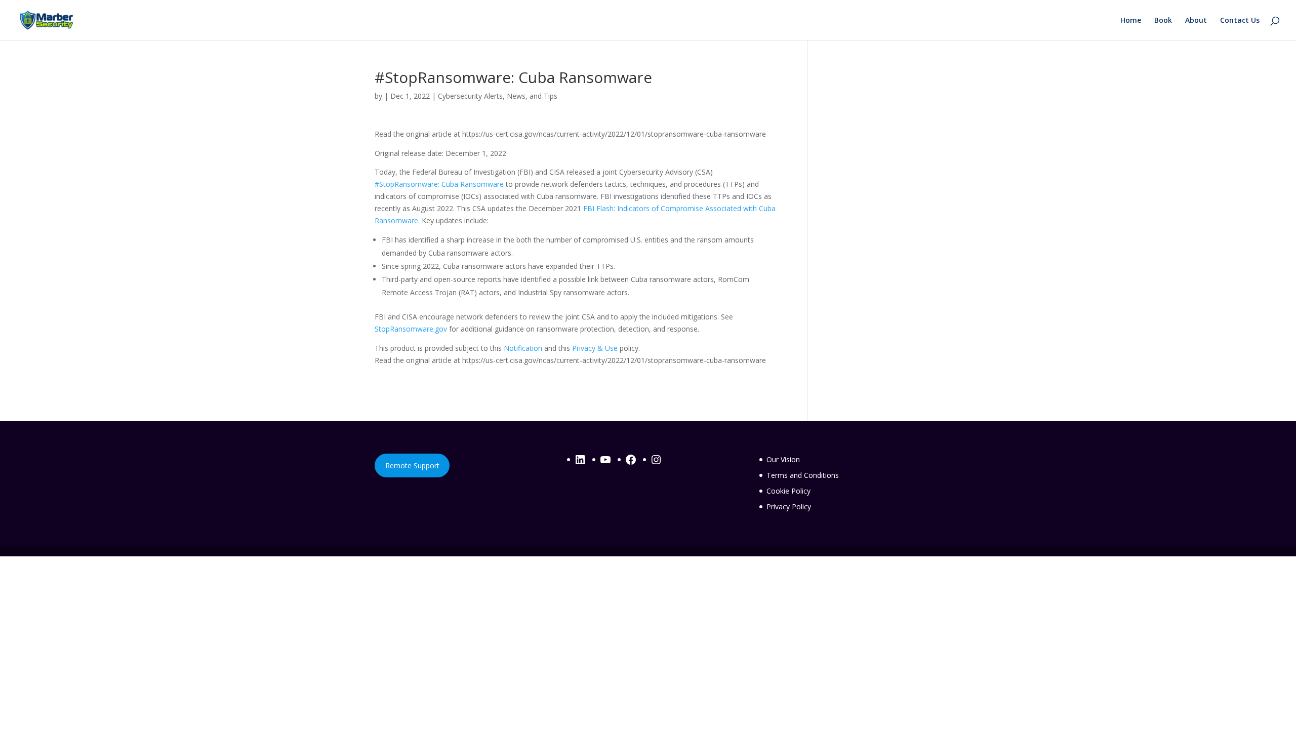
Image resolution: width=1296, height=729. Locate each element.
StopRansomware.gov (411, 329)
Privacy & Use (595, 348)
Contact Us (1240, 21)
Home (1130, 21)
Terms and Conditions (802, 475)
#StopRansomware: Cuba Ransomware (439, 184)
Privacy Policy (788, 506)
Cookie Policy (788, 491)
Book (1163, 21)
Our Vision (783, 459)
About (1196, 21)
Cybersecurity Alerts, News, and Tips (497, 96)
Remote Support (412, 465)
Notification (523, 348)
